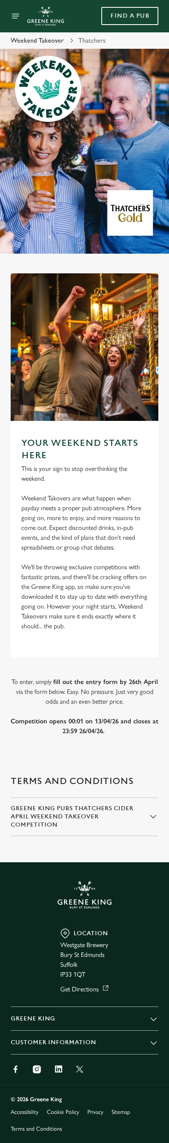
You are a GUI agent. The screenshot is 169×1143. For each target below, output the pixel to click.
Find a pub (129, 15)
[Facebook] (16, 1069)
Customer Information (53, 1042)
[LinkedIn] (58, 1069)
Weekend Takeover (37, 40)
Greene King (33, 1018)
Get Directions (79, 989)
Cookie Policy (63, 1112)
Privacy (95, 1112)
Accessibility (25, 1112)
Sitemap (121, 1112)
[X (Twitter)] (79, 1069)
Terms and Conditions (36, 1128)
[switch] (148, 582)
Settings (132, 667)
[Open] (16, 16)
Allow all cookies (84, 692)
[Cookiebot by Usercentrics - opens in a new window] (124, 416)
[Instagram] (37, 1069)
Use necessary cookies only (84, 719)
